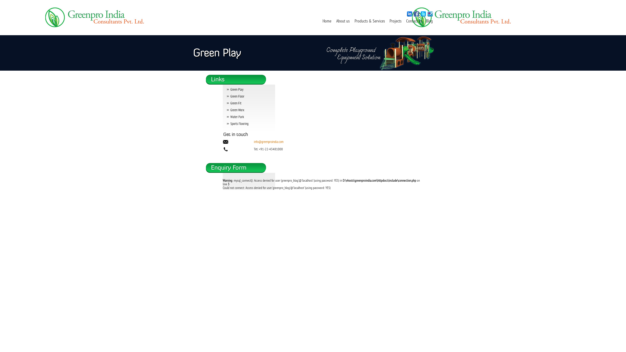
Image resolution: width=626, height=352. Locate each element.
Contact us (414, 21)
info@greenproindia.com (268, 142)
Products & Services (370, 21)
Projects (396, 21)
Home (327, 21)
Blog (429, 21)
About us (343, 21)
